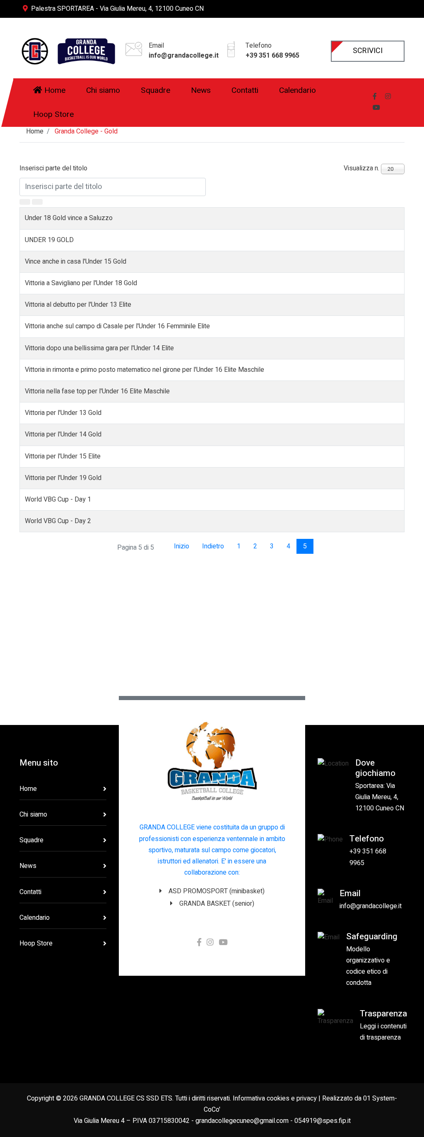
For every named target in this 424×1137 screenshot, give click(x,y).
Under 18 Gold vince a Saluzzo (69, 218)
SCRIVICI (368, 50)
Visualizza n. (361, 168)
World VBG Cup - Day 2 (58, 521)
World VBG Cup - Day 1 (58, 499)
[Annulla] (37, 202)
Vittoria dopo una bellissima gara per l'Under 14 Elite (99, 348)
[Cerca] (24, 202)
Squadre (31, 840)
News (27, 866)
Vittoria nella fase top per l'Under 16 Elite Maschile (97, 391)
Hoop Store (36, 943)
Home (28, 789)
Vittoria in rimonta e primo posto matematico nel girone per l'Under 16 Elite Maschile (144, 370)
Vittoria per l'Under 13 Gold (63, 413)
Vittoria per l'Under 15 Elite (63, 456)
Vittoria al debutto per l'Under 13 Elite (78, 305)
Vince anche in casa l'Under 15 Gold (75, 262)
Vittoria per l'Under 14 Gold (63, 434)
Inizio (181, 546)
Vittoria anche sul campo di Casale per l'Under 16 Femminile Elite (117, 326)
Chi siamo (33, 814)
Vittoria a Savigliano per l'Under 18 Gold (81, 283)
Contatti (30, 892)
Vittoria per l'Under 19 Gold (63, 478)
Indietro (213, 546)
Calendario (34, 918)
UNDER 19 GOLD (49, 240)
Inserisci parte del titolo (54, 168)
